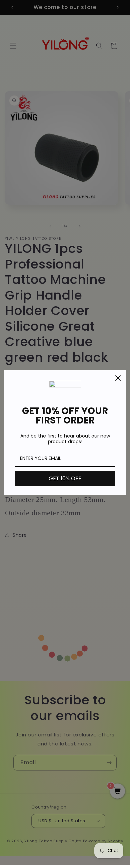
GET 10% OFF (65, 478)
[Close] (118, 378)
